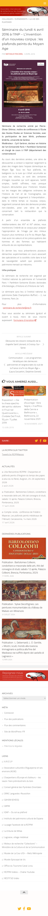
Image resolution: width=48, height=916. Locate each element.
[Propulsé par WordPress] (22, 903)
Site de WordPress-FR (14, 731)
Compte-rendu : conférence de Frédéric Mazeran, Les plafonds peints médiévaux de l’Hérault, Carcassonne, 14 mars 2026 (22, 515)
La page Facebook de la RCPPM (18, 824)
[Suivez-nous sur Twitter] (36, 440)
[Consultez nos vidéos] (44, 440)
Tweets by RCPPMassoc (13, 454)
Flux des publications (13, 719)
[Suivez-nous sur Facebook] (40, 440)
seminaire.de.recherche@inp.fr (17, 307)
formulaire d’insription (24, 320)
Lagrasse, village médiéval (16, 837)
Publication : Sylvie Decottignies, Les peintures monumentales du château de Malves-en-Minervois (22, 607)
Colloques (7, 19)
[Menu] (45, 3)
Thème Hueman (39, 902)
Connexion (9, 713)
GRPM (7, 806)
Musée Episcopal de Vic (15, 859)
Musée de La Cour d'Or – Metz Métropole (23, 853)
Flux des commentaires (15, 725)
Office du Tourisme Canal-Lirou (18, 866)
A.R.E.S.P (8, 761)
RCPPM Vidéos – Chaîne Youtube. (19, 872)
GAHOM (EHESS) (11, 800)
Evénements (21, 19)
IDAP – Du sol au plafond (15, 812)
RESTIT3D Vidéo (11, 878)
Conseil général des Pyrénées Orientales (22, 787)
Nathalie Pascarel (14, 54)
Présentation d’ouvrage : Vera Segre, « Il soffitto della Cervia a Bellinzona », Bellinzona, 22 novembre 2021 (33, 409)
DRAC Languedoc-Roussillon (17, 793)
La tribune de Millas (13, 831)
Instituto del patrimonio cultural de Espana (23, 818)
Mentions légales (13, 746)
